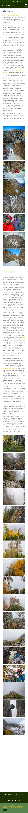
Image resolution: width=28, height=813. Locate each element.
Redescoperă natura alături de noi (13, 795)
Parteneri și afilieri (14, 809)
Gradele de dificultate (14, 804)
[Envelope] (19, 800)
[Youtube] (16, 800)
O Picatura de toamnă (9, 272)
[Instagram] (12, 800)
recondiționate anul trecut (9, 368)
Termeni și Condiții (14, 806)
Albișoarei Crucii (14, 97)
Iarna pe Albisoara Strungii (10, 15)
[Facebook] (9, 800)
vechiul (23, 337)
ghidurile (21, 85)
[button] (26, 5)
